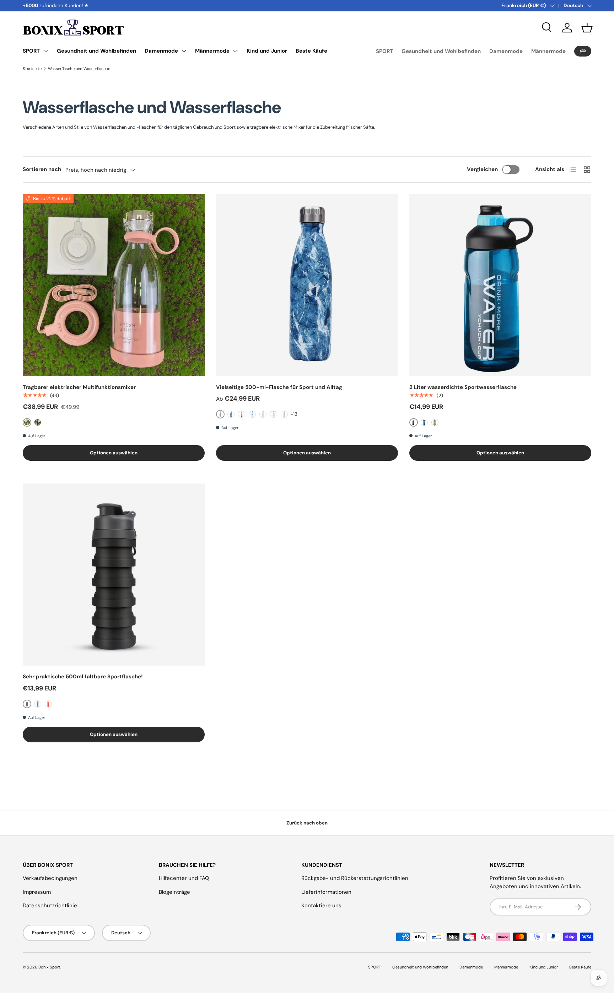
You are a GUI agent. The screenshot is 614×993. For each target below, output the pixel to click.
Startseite (32, 68)
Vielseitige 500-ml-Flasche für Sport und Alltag (279, 387)
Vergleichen (482, 169)
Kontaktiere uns (321, 905)
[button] (587, 28)
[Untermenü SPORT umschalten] (45, 51)
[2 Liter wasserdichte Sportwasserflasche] (500, 285)
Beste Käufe (311, 50)
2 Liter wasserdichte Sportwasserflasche (463, 387)
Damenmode (161, 50)
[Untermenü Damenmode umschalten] (183, 51)
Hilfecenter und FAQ (184, 878)
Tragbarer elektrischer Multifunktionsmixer (79, 387)
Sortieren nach (42, 169)
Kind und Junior (267, 50)
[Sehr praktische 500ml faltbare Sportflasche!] (114, 575)
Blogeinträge (174, 892)
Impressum (37, 892)
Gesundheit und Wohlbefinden (96, 50)
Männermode (212, 50)
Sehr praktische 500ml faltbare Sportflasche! (83, 676)
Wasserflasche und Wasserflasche (79, 68)
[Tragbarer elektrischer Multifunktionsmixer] (114, 285)
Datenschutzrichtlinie (50, 905)
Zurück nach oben (307, 823)
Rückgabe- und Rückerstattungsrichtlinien (354, 878)
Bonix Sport (49, 967)
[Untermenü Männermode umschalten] (235, 51)
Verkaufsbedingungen (50, 878)
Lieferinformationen (326, 892)
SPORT (31, 50)
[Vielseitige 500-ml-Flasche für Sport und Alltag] (307, 285)
